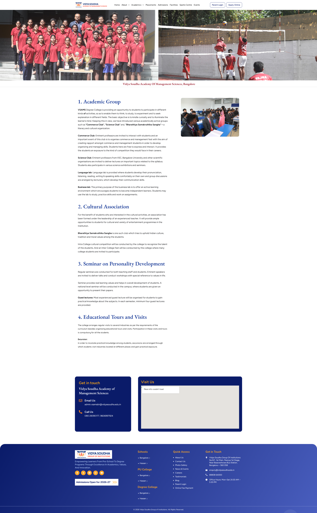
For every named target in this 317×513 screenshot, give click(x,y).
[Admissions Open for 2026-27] (114, 482)
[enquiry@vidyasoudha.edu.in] (206, 470)
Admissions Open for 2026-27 (93, 482)
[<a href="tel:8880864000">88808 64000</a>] (206, 475)
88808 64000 (215, 475)
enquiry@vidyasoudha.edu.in (221, 470)
